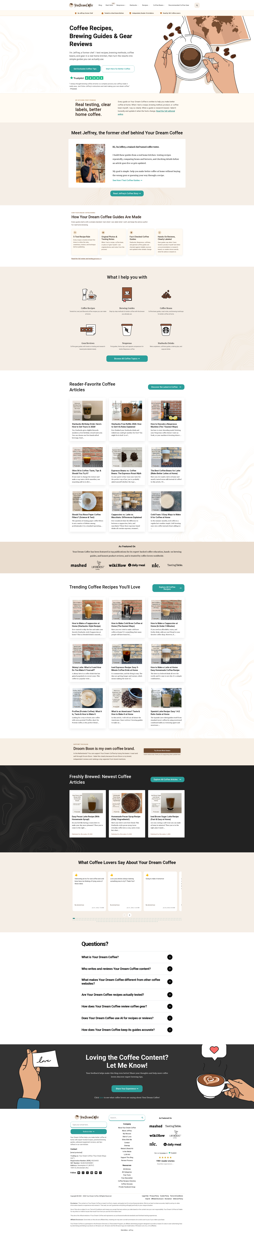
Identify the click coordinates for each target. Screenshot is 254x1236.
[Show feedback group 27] (115, 918)
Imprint (25, 1218)
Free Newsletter (127, 1178)
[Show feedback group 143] (104, 921)
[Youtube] (96, 1172)
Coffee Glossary (127, 1184)
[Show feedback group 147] (111, 921)
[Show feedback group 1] (74, 918)
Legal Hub (145, 1196)
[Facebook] (78, 1172)
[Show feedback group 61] (169, 918)
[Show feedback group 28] (117, 918)
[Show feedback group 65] (176, 918)
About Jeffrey (127, 1131)
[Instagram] (83, 1172)
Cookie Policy (7, 1218)
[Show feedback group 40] (136, 918)
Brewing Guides (127, 308)
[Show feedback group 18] (101, 918)
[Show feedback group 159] (130, 921)
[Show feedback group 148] (112, 921)
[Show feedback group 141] (101, 921)
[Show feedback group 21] (106, 918)
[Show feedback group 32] (123, 918)
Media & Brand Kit (127, 1148)
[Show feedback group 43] (141, 918)
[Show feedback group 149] (114, 921)
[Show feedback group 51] (153, 918)
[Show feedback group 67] (179, 918)
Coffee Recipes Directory (127, 1181)
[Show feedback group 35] (128, 918)
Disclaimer (168, 1199)
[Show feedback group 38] (133, 918)
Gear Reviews (88, 343)
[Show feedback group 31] (122, 918)
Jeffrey (130, 1230)
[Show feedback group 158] (128, 921)
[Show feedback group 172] (150, 921)
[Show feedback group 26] (114, 918)
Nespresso (127, 343)
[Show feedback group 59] (166, 918)
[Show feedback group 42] (139, 918)
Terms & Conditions (176, 1196)
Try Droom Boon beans (162, 750)
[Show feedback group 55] (160, 918)
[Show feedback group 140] (100, 921)
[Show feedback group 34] (126, 918)
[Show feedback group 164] (138, 921)
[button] (55, 1199)
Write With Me (127, 1140)
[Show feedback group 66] (177, 918)
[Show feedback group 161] (133, 921)
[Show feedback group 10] (88, 918)
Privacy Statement (17, 1218)
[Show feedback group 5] (80, 918)
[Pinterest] (91, 1172)
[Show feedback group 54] (158, 918)
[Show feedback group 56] (161, 918)
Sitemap (127, 1146)
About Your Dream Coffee (127, 1128)
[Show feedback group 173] (152, 921)
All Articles (127, 1169)
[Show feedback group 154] (122, 921)
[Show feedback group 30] (120, 918)
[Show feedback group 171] (149, 921)
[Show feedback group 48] (149, 918)
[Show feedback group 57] (163, 918)
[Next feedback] (129, 915)
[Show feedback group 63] (172, 918)
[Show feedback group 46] (145, 918)
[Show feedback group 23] (109, 918)
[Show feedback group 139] (98, 921)
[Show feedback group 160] (131, 921)
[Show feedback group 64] (174, 918)
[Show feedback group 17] (99, 918)
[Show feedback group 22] (107, 918)
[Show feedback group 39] (134, 918)
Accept (31, 1212)
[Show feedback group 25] (112, 918)
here (101, 1097)
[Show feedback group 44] (142, 918)
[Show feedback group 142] (103, 921)
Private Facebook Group (127, 1187)
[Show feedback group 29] (118, 918)
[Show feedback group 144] (106, 921)
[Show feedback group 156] (125, 921)
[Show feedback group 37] (131, 918)
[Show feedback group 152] (119, 921)
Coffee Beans (166, 308)
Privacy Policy (154, 1196)
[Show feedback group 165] (139, 921)
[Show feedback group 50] (152, 918)
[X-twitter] (87, 1172)
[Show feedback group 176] (157, 921)
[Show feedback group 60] (168, 918)
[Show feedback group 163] (136, 921)
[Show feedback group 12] (91, 918)
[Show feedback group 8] (85, 918)
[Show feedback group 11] (90, 918)
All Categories (127, 1172)
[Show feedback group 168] (144, 921)
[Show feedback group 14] (95, 918)
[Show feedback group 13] (93, 918)
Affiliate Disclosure (157, 1199)
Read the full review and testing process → (86, 259)
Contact (127, 1143)
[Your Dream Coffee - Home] (83, 5)
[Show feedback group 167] (142, 921)
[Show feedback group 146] (109, 921)
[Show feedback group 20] (104, 918)
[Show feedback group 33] (125, 918)
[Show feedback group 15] (96, 918)
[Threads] (100, 1172)
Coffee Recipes (88, 308)
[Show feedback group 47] (147, 918)
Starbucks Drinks (166, 343)
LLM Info (127, 1154)
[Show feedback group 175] (155, 921)
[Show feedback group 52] (155, 918)
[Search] (197, 5)
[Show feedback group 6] (82, 918)
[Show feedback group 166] (141, 921)
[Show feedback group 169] (146, 921)
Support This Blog (127, 1157)
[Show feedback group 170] (147, 921)
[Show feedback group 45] (144, 918)
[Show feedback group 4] (79, 918)
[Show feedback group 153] (120, 921)
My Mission (127, 1134)
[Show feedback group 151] (117, 921)
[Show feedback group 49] (150, 918)
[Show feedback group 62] (171, 918)
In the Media (127, 1151)
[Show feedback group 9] (87, 918)
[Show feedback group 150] (115, 921)
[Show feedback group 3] (77, 918)
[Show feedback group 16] (98, 918)
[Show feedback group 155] (123, 921)
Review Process (127, 1160)
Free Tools (127, 1175)
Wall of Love (127, 1137)
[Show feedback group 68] (180, 918)
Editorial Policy (178, 1199)
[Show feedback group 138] (96, 921)
